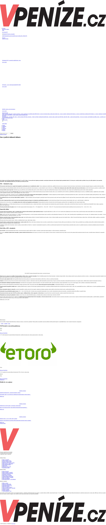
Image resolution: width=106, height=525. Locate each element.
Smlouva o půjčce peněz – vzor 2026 (8, 488)
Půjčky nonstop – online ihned (7, 463)
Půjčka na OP (4, 465)
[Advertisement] (53, 147)
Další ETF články (5, 38)
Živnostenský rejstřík (5, 467)
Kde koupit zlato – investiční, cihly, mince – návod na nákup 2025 (14, 116)
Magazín (3, 130)
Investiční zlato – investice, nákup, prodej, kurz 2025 (52, 116)
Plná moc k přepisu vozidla (7, 461)
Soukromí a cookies (5, 489)
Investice (3, 28)
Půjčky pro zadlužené (6, 478)
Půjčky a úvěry (4, 119)
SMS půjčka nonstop (5, 486)
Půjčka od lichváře (5, 471)
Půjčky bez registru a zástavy (7, 487)
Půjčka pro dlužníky (5, 459)
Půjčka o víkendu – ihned (6, 460)
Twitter (2, 323)
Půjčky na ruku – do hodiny (7, 475)
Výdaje (3, 127)
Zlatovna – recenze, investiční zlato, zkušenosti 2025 (81, 113)
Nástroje (3, 129)
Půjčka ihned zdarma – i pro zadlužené (9, 479)
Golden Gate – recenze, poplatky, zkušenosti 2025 (63, 113)
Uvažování (4, 128)
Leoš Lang (13, 523)
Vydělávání (4, 126)
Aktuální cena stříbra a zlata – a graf (95, 116)
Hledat (12, 133)
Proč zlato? (4, 115)
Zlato (3, 30)
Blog (9, 323)
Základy (3, 125)
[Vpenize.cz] (53, 26)
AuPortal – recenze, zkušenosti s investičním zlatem (26, 113)
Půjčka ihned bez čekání (6, 464)
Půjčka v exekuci (5, 483)
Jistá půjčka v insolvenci (6, 474)
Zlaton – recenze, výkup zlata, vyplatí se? (9, 113)
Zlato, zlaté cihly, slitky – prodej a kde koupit (69, 116)
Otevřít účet (5, 370)
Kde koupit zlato (5, 112)
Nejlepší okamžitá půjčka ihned (7, 476)
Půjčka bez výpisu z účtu (6, 466)
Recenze (1, 370)
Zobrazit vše (2, 379)
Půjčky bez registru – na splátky (7, 477)
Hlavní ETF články (5, 29)
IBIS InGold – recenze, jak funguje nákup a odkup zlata (45, 113)
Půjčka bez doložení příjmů (7, 485)
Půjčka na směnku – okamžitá (7, 472)
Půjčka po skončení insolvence (7, 473)
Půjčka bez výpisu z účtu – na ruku (8, 462)
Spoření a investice (3, 134)
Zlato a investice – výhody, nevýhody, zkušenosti (34, 116)
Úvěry (3, 118)
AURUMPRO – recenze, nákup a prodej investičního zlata (17, 114)
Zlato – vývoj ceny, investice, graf (83, 116)
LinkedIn (5, 323)
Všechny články (3, 423)
